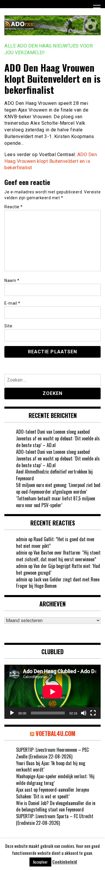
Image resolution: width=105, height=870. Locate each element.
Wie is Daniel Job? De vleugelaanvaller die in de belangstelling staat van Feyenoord (55, 806)
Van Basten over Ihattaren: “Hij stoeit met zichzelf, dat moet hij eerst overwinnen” (58, 556)
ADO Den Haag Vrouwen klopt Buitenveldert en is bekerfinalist (50, 161)
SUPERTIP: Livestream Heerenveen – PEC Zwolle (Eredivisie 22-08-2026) (52, 753)
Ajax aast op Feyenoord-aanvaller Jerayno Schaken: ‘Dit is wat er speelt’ (52, 793)
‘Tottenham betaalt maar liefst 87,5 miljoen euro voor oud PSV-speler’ (55, 502)
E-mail (12, 303)
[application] (52, 692)
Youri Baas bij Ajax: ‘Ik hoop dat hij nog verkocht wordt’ (50, 766)
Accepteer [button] (40, 862)
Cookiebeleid (64, 862)
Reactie (13, 206)
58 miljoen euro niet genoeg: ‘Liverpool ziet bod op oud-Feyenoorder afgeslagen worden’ (58, 488)
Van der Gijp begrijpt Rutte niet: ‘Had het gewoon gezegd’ (58, 569)
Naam (11, 280)
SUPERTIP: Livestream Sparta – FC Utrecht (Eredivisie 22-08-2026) (54, 819)
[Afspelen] (12, 713)
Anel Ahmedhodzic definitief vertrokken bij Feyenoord (54, 475)
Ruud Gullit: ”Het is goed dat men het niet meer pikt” (55, 542)
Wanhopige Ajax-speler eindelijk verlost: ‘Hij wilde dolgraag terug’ (55, 779)
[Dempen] (84, 713)
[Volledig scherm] (93, 713)
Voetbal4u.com (55, 733)
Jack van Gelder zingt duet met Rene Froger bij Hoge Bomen (57, 583)
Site (8, 326)
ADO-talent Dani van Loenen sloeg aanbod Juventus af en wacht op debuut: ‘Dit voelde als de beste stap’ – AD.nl (58, 438)
